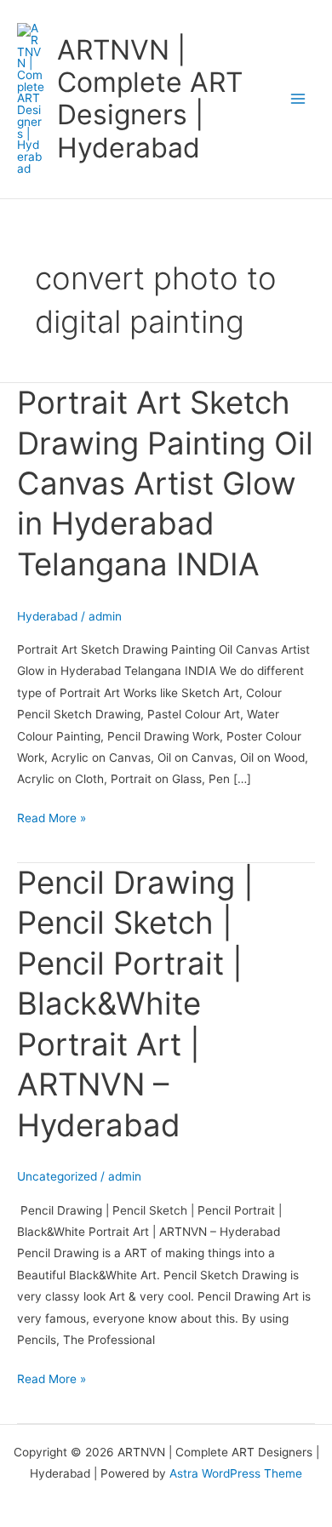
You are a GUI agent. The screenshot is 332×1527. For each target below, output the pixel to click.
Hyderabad (47, 616)
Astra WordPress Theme (235, 1473)
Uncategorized (57, 1176)
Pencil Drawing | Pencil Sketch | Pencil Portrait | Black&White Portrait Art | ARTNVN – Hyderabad (135, 1004)
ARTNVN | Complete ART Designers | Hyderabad (150, 98)
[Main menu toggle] (298, 99)
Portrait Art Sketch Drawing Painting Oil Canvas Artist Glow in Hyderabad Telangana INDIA (165, 483)
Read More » (51, 816)
